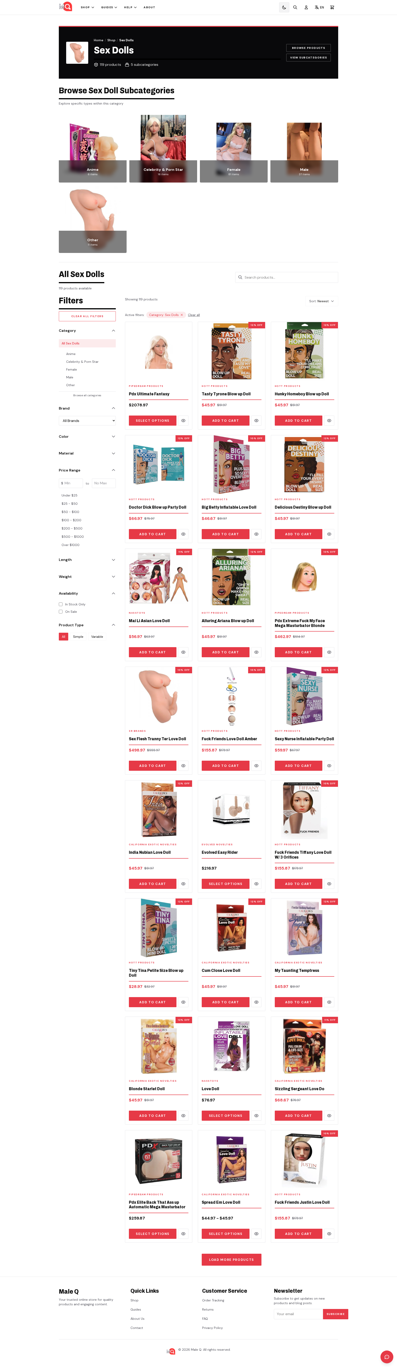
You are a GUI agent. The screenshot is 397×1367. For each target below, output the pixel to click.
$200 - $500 (72, 528)
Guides (107, 7)
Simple (78, 636)
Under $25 (69, 495)
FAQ (205, 1319)
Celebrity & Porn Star (82, 362)
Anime (71, 354)
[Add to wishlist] (185, 374)
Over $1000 (70, 545)
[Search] (295, 7)
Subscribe (336, 1314)
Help (128, 7)
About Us (137, 1319)
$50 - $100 (70, 512)
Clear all (194, 315)
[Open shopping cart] (332, 7)
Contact (136, 1328)
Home (98, 40)
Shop (85, 7)
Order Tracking (213, 1300)
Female (71, 369)
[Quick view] (183, 421)
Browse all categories (87, 395)
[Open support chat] (386, 1356)
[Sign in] (306, 7)
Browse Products (308, 48)
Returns (208, 1309)
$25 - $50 (70, 504)
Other (70, 385)
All (63, 636)
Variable (97, 636)
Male (69, 377)
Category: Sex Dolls (164, 315)
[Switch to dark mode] (284, 7)
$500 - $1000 (73, 537)
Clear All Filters (87, 316)
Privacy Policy (212, 1328)
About (149, 7)
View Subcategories (308, 57)
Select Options (153, 421)
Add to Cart (225, 421)
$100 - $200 (71, 520)
